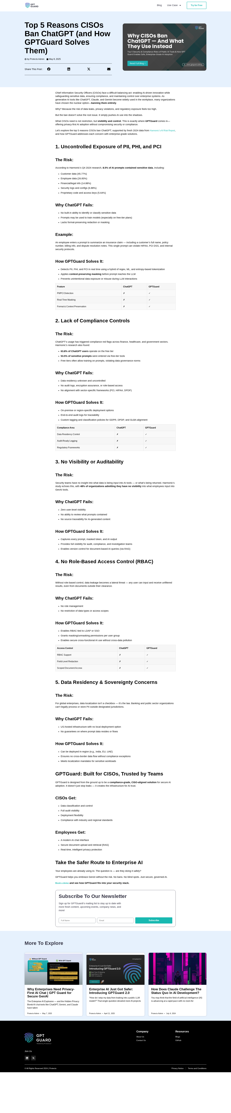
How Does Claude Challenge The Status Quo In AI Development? (176, 991)
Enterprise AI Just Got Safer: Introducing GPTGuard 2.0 (111, 991)
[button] (49, 69)
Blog (159, 5)
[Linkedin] (27, 1058)
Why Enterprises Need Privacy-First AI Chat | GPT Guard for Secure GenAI (50, 992)
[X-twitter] (33, 1058)
